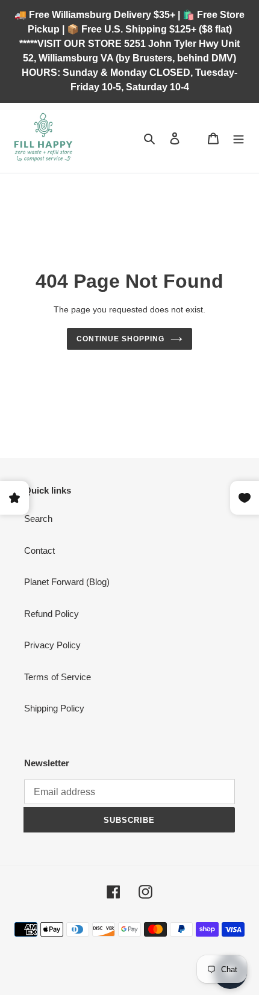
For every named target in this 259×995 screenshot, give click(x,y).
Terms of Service (57, 677)
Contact (39, 550)
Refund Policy (51, 614)
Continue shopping (120, 339)
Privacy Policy (52, 645)
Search (38, 518)
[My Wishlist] (194, 137)
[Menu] (238, 138)
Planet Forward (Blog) (67, 582)
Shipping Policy (54, 708)
